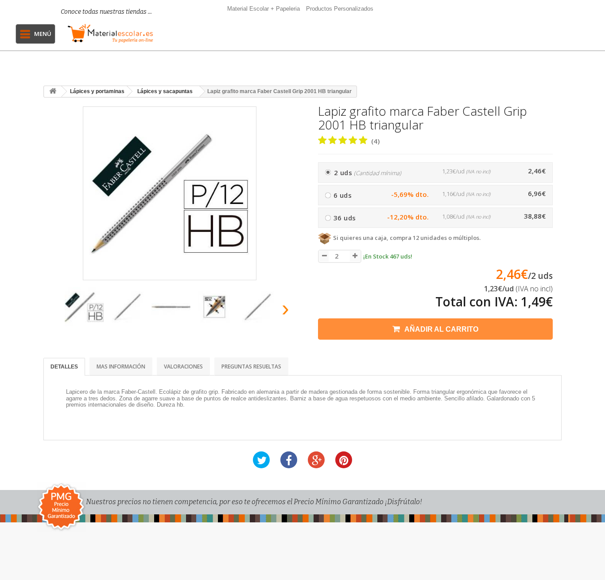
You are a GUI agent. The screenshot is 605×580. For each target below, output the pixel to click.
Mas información (121, 366)
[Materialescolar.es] (110, 33)
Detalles (64, 367)
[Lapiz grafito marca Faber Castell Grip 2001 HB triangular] (84, 307)
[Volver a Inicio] (52, 91)
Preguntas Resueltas (251, 366)
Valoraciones (183, 366)
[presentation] (53, 311)
